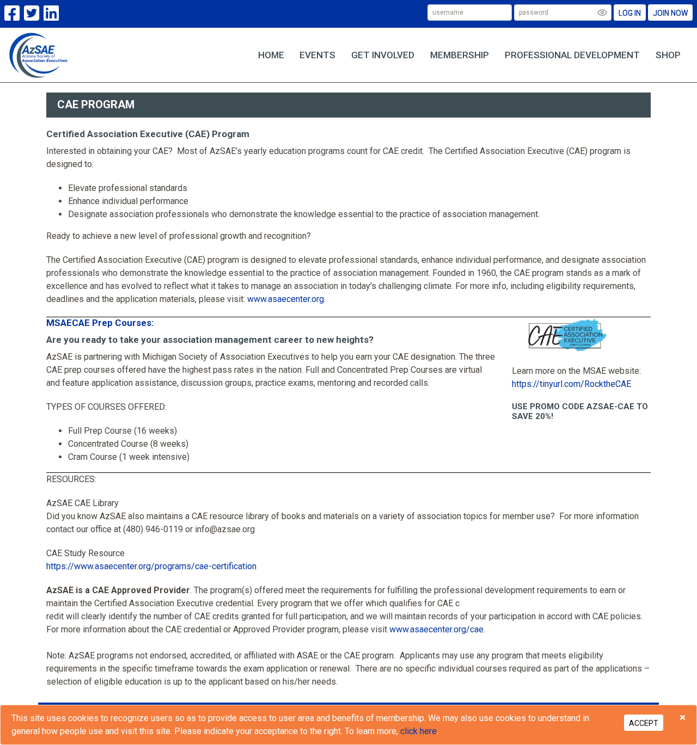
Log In (630, 13)
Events (317, 55)
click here (418, 731)
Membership (459, 55)
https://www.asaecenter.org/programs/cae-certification (151, 566)
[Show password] (602, 13)
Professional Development (572, 55)
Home (271, 55)
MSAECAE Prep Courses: (100, 322)
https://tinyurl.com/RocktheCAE (571, 384)
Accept (643, 723)
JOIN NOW (670, 13)
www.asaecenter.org (285, 299)
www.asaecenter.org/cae (436, 629)
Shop (668, 55)
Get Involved (382, 55)
